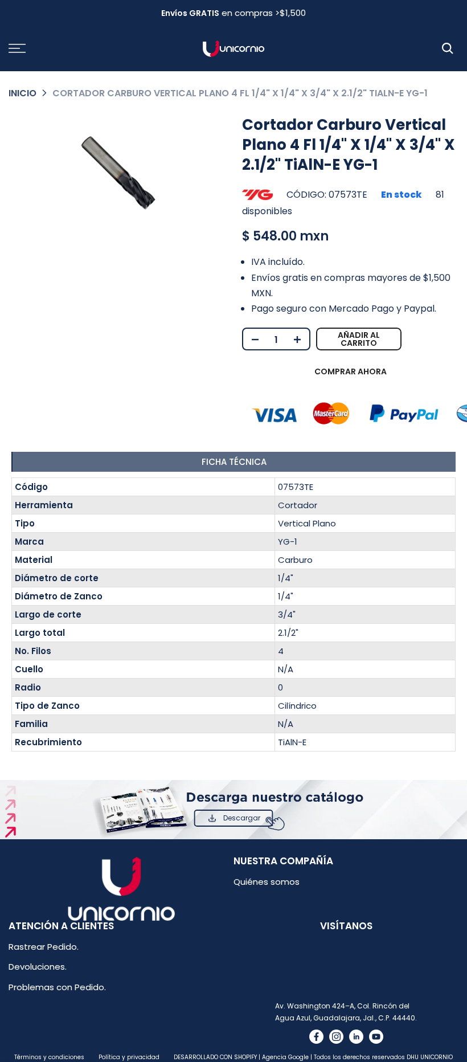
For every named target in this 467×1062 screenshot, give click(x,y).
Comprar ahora (350, 371)
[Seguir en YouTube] (376, 1037)
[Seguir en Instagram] (336, 1037)
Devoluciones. (38, 967)
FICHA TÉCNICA (234, 462)
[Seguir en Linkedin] (356, 1037)
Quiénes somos (266, 882)
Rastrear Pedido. (44, 947)
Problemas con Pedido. (57, 987)
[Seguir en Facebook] (316, 1037)
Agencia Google (285, 1057)
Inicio (22, 93)
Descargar (241, 818)
